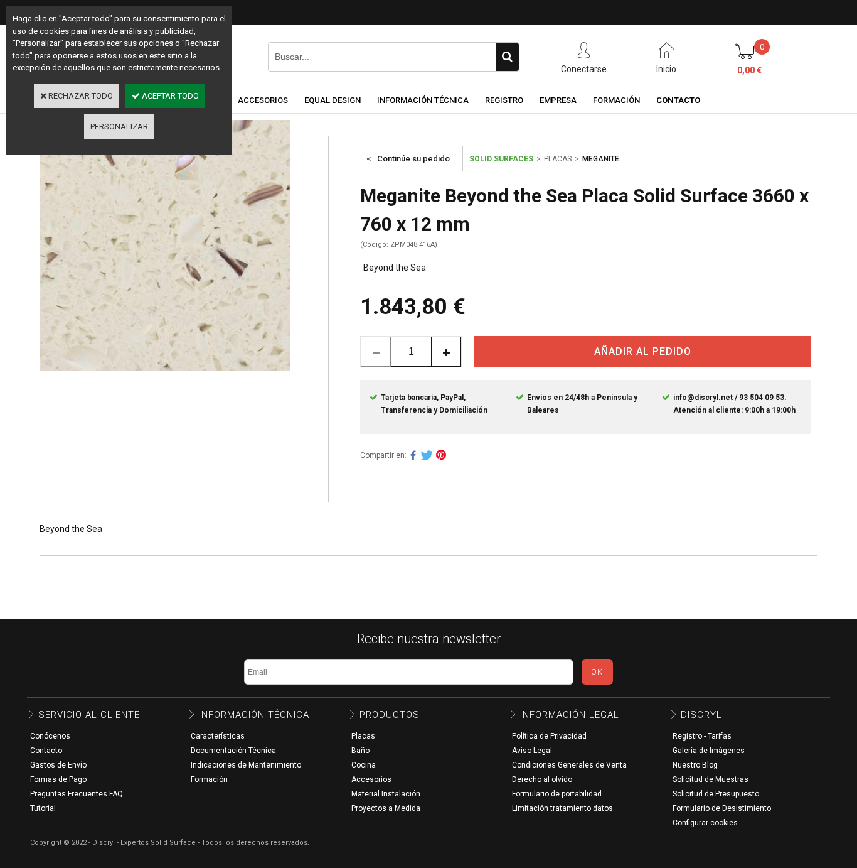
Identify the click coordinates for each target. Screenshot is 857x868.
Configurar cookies (705, 822)
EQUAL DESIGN (332, 100)
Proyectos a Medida (385, 808)
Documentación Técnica (233, 750)
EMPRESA (558, 100)
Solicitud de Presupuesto (716, 793)
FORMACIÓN (616, 100)
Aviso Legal (532, 750)
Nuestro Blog (695, 765)
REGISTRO (504, 100)
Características (218, 736)
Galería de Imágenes (709, 750)
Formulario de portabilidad (557, 793)
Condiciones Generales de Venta (569, 765)
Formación (209, 779)
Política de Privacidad (549, 736)
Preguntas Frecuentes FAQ (76, 793)
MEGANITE (600, 159)
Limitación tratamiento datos (562, 808)
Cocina (363, 765)
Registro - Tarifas (702, 736)
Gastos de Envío (58, 765)
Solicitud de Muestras (710, 779)
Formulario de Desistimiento (722, 808)
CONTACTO (678, 100)
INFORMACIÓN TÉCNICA (423, 100)
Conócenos (50, 736)
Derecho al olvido (542, 779)
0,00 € (749, 70)
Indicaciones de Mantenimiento (246, 765)
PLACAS (558, 159)
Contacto (46, 750)
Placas (363, 736)
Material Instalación (385, 793)
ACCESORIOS (263, 100)
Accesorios (371, 779)
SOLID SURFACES (501, 159)
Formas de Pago (58, 779)
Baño (360, 750)
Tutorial (43, 808)
